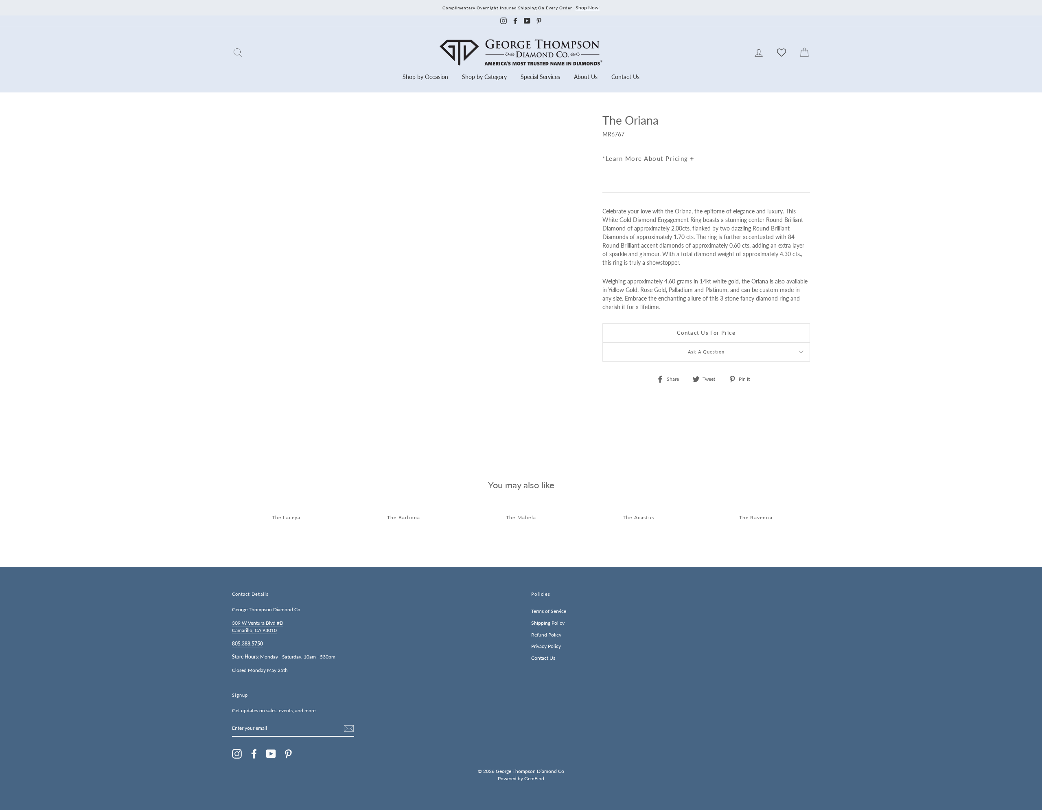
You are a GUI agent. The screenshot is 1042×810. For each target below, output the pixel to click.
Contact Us (625, 76)
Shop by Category (484, 76)
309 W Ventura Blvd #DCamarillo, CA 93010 (257, 626)
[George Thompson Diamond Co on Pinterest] (288, 754)
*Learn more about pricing (646, 158)
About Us (586, 76)
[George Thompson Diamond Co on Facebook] (254, 754)
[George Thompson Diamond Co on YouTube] (271, 754)
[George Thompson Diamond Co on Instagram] (237, 754)
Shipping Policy (548, 623)
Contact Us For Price (706, 332)
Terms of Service (548, 611)
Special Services (540, 76)
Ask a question (706, 351)
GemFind (534, 778)
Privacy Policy (546, 646)
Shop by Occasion (425, 76)
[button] (802, 138)
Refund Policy (546, 635)
